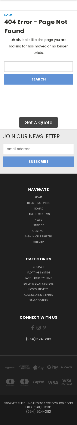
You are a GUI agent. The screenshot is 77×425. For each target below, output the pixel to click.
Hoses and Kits (38, 289)
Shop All (38, 267)
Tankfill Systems (38, 214)
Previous (6, 420)
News (38, 220)
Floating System (38, 272)
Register (46, 236)
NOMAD (38, 208)
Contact (38, 231)
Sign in (30, 236)
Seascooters (38, 300)
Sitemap (38, 242)
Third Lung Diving (38, 203)
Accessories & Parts (38, 295)
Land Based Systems (38, 278)
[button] (38, 122)
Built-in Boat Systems (39, 283)
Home (38, 197)
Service (38, 225)
